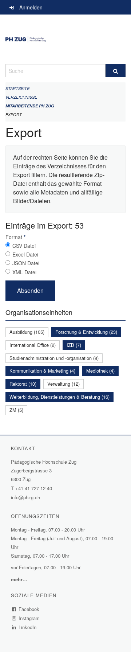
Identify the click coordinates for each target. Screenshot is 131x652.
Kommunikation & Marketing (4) (42, 370)
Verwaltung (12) (63, 383)
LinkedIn (27, 627)
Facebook (29, 609)
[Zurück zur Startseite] (65, 39)
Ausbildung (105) (26, 331)
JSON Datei (25, 263)
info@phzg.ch (25, 497)
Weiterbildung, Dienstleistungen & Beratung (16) (59, 396)
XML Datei (24, 272)
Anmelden (31, 7)
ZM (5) (16, 409)
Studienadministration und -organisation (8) (54, 357)
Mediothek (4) (100, 370)
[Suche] (116, 70)
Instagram (29, 618)
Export (13, 114)
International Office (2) (32, 344)
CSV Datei (24, 245)
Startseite (17, 88)
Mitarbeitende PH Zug (29, 105)
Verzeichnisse (21, 97)
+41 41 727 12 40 (33, 488)
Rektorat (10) (22, 383)
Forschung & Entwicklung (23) (86, 331)
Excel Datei (25, 254)
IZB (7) (74, 344)
